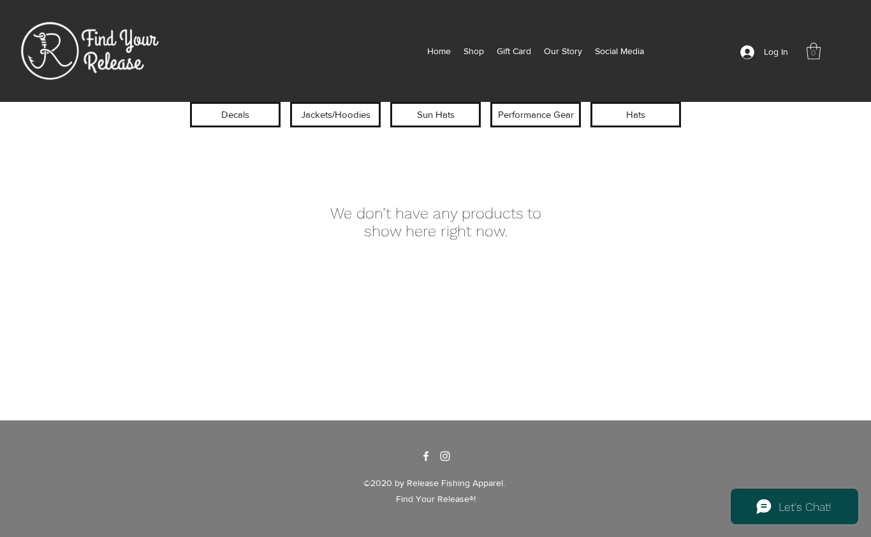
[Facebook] (426, 456)
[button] (814, 51)
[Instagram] (445, 456)
